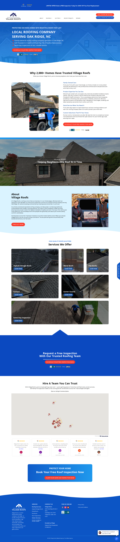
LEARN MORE (18, 268)
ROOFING (48, 18)
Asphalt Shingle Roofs (37, 509)
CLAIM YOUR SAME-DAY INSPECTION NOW (60, 478)
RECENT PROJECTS (68, 18)
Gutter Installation (36, 520)
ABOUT (41, 18)
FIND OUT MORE (18, 224)
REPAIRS (78, 18)
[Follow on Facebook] (62, 507)
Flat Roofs (34, 513)
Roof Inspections (36, 515)
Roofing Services (36, 506)
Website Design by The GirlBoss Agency (65, 538)
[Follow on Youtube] (68, 507)
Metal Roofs (35, 511)
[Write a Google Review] (18, 441)
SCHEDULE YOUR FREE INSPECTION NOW (27, 50)
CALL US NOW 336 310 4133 (105, 14)
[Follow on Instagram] (65, 507)
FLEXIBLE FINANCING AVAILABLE (105, 17)
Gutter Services (36, 518)
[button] (55, 426)
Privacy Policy (81, 504)
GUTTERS (57, 18)
